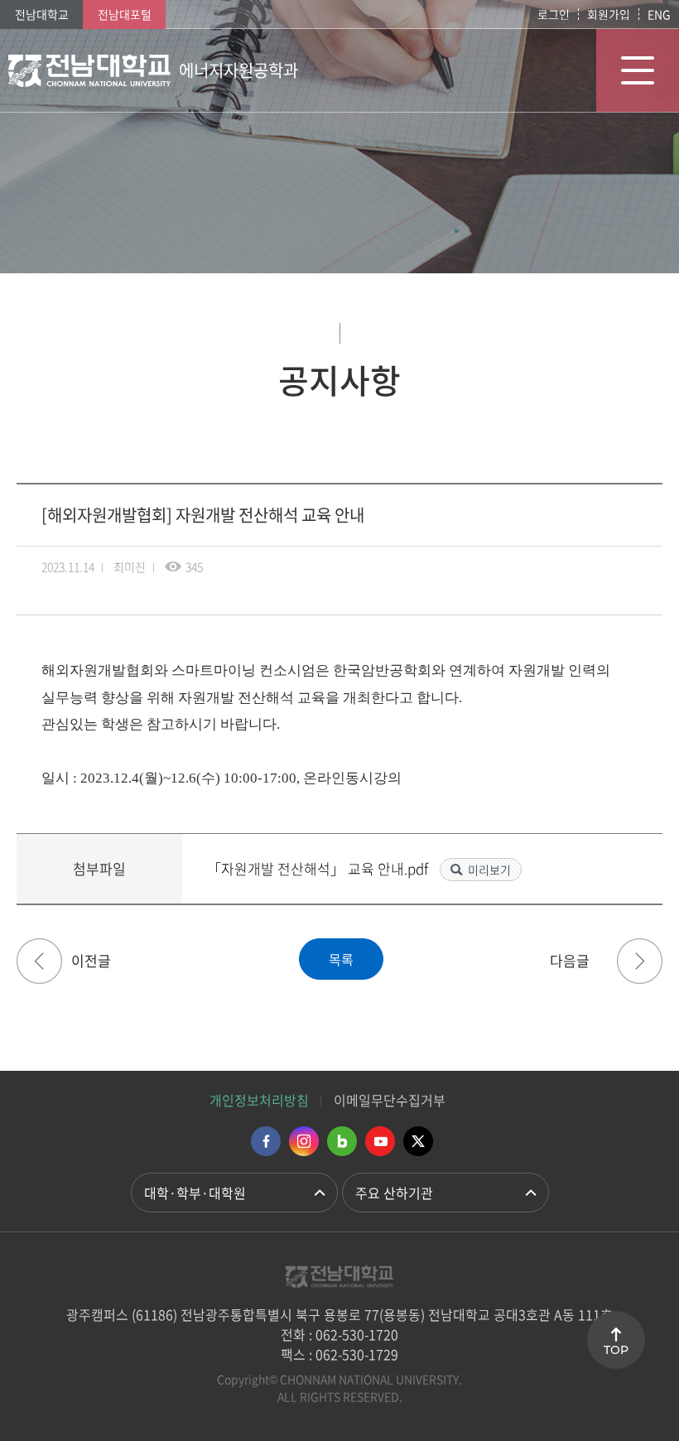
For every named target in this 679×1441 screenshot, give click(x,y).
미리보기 (489, 869)
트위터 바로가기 (418, 1141)
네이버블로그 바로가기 (342, 1141)
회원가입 (608, 14)
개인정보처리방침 (259, 1100)
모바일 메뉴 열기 (637, 70)
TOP (616, 1349)
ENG (659, 14)
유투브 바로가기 (380, 1141)
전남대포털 (125, 14)
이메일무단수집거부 (389, 1100)
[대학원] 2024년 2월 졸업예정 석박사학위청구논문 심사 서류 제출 (39, 961)
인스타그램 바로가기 (304, 1141)
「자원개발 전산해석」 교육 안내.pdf (319, 868)
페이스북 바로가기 (266, 1141)
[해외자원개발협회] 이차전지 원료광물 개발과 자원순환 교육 (639, 961)
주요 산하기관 (394, 1192)
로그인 (553, 14)
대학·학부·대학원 (195, 1192)
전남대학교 (42, 14)
